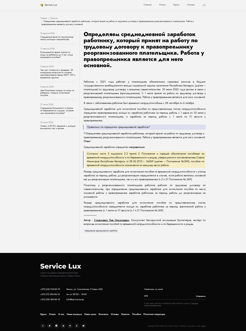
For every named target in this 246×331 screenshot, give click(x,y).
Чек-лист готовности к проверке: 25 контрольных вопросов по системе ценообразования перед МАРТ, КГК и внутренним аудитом (57, 74)
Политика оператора (154, 314)
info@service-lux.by (75, 299)
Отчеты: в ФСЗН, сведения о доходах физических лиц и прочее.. (57, 127)
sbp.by (203, 326)
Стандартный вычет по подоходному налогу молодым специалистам (56, 38)
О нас (61, 314)
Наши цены (90, 314)
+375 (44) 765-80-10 (50, 289)
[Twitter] (49, 326)
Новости (125, 314)
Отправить (201, 296)
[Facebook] (42, 326)
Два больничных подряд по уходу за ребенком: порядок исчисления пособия (57, 93)
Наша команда (74, 314)
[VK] (70, 326)
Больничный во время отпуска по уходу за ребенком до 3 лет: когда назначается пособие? (56, 55)
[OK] (76, 326)
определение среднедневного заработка (101, 230)
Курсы (176, 4)
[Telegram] (63, 326)
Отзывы (191, 4)
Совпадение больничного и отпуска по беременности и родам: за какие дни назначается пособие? (57, 110)
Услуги (162, 4)
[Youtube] (83, 326)
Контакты (103, 314)
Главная (148, 4)
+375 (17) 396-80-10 (50, 294)
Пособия (136, 314)
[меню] (204, 5)
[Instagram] (56, 326)
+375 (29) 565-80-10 (50, 299)
